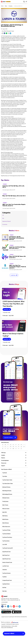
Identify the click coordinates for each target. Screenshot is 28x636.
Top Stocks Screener (6, 573)
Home (2, 6)
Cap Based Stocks (6, 583)
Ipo (3, 218)
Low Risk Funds (5, 566)
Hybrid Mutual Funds (6, 558)
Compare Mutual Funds (7, 580)
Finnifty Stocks (5, 501)
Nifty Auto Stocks (5, 508)
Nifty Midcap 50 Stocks (6, 490)
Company (10, 6)
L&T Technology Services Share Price (15, 175)
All (3, 215)
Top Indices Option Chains (7, 483)
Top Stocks (4, 472)
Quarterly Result (6, 221)
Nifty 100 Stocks (5, 523)
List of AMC (4, 544)
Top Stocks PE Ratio (6, 530)
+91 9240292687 (4, 602)
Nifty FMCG (4, 512)
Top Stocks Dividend (6, 533)
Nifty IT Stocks (5, 505)
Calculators (4, 569)
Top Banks (4, 576)
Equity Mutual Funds (6, 551)
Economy (4, 224)
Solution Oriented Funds (7, 562)
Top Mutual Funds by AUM (7, 548)
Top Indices (4, 476)
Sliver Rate (4, 591)
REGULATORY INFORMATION (7, 627)
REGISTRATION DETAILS (6, 626)
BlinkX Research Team (9, 31)
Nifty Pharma (4, 515)
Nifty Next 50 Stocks (6, 487)
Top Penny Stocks (5, 540)
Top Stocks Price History (7, 537)
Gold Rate (4, 587)
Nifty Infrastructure (6, 526)
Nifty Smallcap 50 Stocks (7, 494)
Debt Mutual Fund (5, 555)
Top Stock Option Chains (7, 479)
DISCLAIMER (14, 626)
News (6, 6)
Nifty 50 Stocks (5, 519)
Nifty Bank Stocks (5, 497)
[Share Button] (2, 33)
